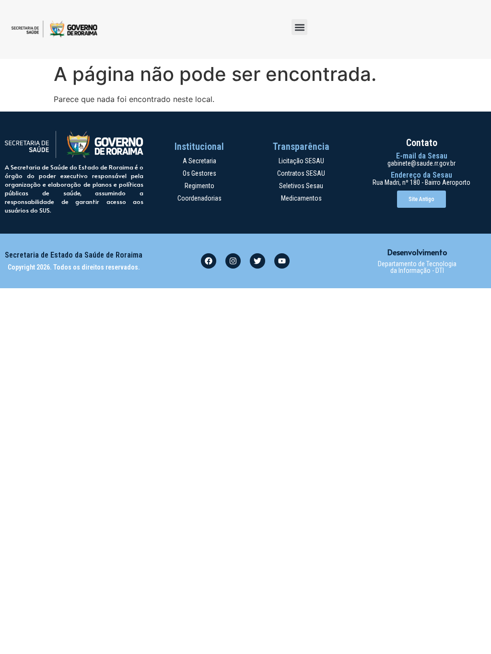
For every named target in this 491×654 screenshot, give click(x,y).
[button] (299, 27)
